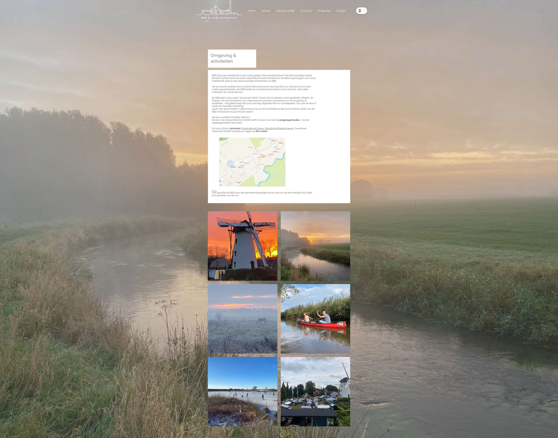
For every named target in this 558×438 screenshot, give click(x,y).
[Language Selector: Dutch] (361, 10)
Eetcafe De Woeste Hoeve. (279, 128)
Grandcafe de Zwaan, (252, 128)
